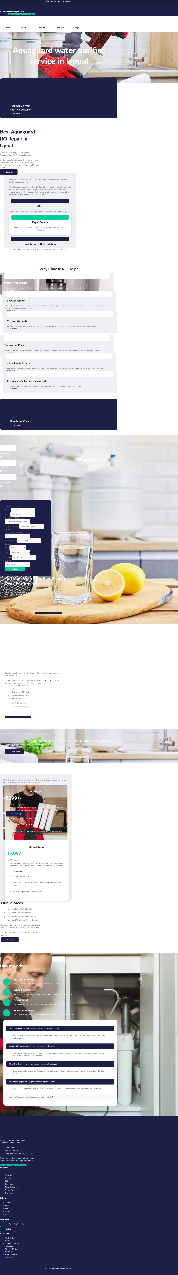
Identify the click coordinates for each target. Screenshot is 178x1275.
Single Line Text (11, 540)
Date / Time (9, 561)
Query (7, 553)
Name (8, 510)
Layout (7, 506)
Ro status (8, 557)
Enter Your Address (12, 526)
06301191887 (5, 7)
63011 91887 (49, 680)
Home (7, 28)
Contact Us (42, 28)
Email (7, 515)
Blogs (77, 28)
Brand (7, 548)
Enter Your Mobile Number (15, 518)
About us (60, 28)
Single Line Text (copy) (13, 532)
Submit (15, 569)
